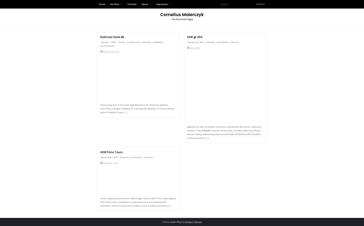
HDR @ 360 (194, 37)
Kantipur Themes (193, 222)
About (145, 4)
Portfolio (114, 4)
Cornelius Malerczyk (182, 15)
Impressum (162, 4)
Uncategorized (107, 46)
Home (102, 4)
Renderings (158, 42)
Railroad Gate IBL (112, 37)
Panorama (146, 42)
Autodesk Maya (133, 42)
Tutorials (131, 4)
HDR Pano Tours (111, 152)
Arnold (121, 42)
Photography (223, 42)
